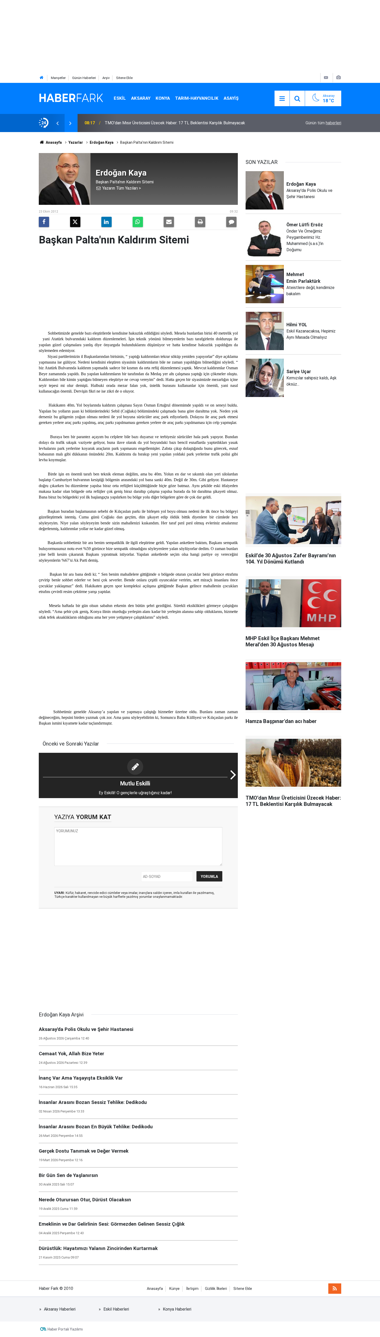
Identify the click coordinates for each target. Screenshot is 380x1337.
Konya (163, 98)
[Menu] (282, 99)
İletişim (192, 1289)
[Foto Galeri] (338, 77)
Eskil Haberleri (116, 1309)
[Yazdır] (200, 222)
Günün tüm (323, 122)
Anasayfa (53, 142)
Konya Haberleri (177, 1309)
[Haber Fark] (71, 98)
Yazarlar (76, 142)
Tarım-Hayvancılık (196, 98)
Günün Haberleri (84, 78)
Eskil (120, 98)
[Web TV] (326, 77)
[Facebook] (44, 222)
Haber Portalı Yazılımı (65, 1329)
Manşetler (58, 78)
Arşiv (106, 78)
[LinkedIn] (106, 222)
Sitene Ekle (124, 78)
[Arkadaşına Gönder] (169, 222)
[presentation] (57, 123)
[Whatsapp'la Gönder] (138, 222)
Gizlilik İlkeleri (216, 1289)
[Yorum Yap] (231, 222)
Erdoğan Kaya (101, 142)
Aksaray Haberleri (59, 1309)
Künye (174, 1289)
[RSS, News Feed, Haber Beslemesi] (334, 1288)
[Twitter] (75, 222)
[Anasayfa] (41, 78)
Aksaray (140, 98)
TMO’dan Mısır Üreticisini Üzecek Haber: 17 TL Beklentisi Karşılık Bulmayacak (175, 122)
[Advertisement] (155, 36)
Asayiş (231, 98)
